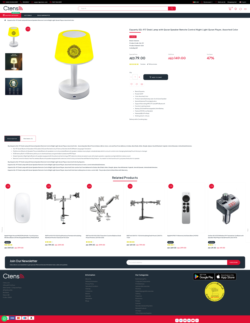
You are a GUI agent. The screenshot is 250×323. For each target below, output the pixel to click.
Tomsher (140, 317)
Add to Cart (157, 77)
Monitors (138, 288)
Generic (136, 40)
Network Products (140, 308)
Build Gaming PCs (43, 15)
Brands (87, 293)
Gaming (137, 293)
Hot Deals (28, 15)
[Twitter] (181, 320)
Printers (137, 301)
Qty (130, 72)
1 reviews (143, 64)
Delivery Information (91, 281)
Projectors (138, 296)
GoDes (211, 242)
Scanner (138, 303)
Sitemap (88, 288)
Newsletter (88, 298)
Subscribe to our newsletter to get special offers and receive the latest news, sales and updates (38, 265)
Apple (7, 242)
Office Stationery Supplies (143, 313)
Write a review (153, 64)
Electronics (138, 298)
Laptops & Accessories (142, 286)
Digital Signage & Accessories (144, 291)
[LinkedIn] (189, 320)
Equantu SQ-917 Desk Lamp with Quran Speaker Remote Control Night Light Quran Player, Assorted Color (40, 20)
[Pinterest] (185, 320)
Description (12, 138)
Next (248, 230)
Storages (138, 310)
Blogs (87, 301)
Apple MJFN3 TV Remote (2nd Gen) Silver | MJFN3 (182, 235)
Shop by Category (12, 14)
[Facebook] (177, 320)
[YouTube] (193, 320)
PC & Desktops (139, 284)
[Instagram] (197, 320)
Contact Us (88, 291)
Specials (88, 296)
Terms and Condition (91, 286)
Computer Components (142, 281)
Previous (2, 229)
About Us (88, 279)
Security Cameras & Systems (144, 306)
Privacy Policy (89, 284)
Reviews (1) (28, 138)
